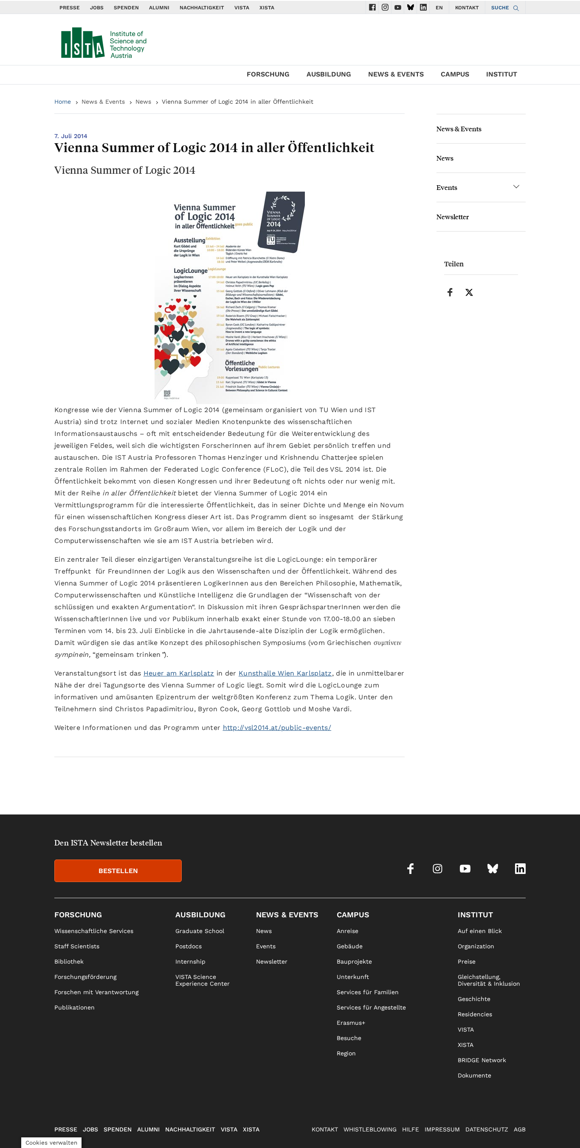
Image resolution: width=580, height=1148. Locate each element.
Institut (501, 74)
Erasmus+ (351, 1022)
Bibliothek (69, 961)
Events (446, 187)
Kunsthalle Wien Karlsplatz (285, 673)
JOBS (97, 8)
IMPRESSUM (442, 1129)
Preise (467, 961)
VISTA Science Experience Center (202, 980)
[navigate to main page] (103, 40)
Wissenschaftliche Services (93, 930)
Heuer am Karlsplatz (179, 673)
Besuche (349, 1038)
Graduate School (199, 930)
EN (439, 8)
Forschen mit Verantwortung (96, 992)
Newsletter (452, 216)
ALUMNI (159, 8)
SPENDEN (126, 8)
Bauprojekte (354, 961)
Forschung (268, 74)
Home (62, 101)
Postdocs (188, 946)
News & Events (396, 74)
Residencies (475, 1014)
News (143, 101)
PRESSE (69, 8)
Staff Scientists (76, 946)
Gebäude (350, 946)
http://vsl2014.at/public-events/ (277, 728)
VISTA (241, 8)
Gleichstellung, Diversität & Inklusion (489, 980)
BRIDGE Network (482, 1060)
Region (346, 1053)
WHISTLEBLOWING (370, 1129)
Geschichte (474, 998)
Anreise (347, 930)
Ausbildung (329, 74)
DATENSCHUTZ (486, 1129)
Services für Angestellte (371, 1007)
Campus (455, 74)
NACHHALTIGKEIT (202, 8)
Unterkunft (353, 976)
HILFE (410, 1129)
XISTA (266, 8)
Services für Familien (368, 992)
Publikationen (74, 1007)
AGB (520, 1129)
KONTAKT (467, 8)
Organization (476, 946)
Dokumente (474, 1075)
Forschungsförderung (85, 976)
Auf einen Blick (480, 930)
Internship (190, 961)
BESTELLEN (118, 871)
